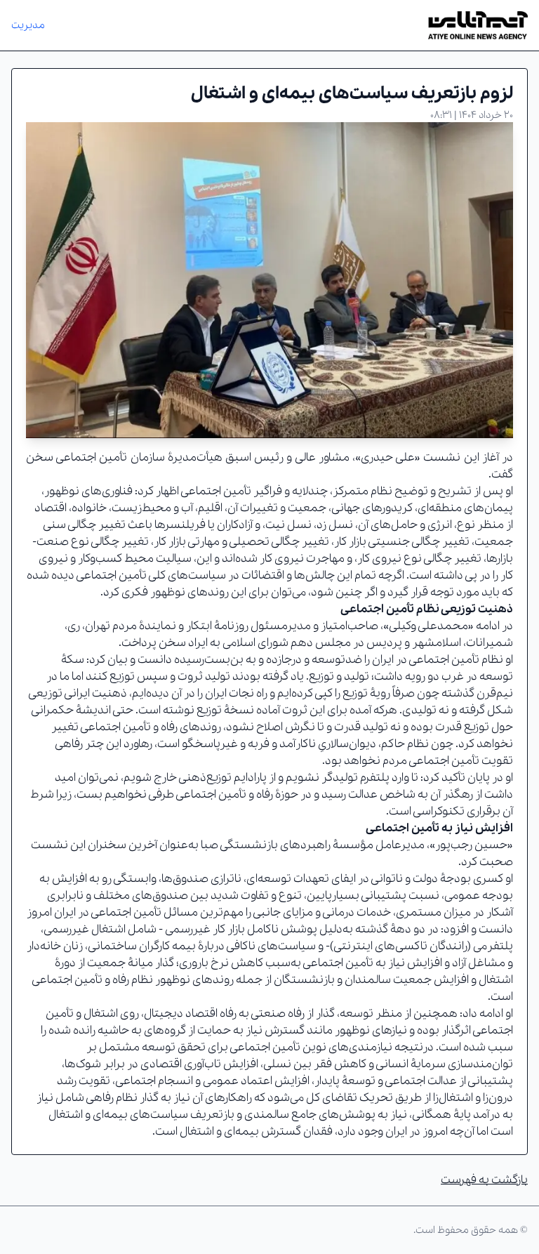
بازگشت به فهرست (484, 1180)
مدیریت (28, 25)
